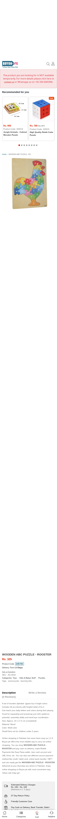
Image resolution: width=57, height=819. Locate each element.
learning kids (26, 681)
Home (4, 154)
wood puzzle (13, 681)
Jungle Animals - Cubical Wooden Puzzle (15, 133)
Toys (15, 678)
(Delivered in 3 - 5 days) (20, 789)
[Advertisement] (28, 29)
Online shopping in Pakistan (14, 738)
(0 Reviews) (9, 697)
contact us (9, 82)
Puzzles (41, 678)
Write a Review (37, 692)
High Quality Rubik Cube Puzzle (41, 133)
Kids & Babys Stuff (28, 678)
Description (9, 692)
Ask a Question (8, 672)
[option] (28, 183)
